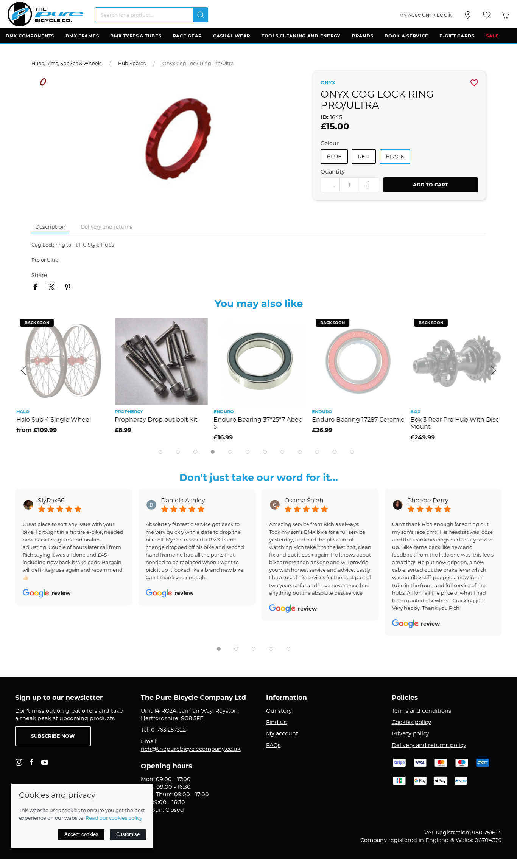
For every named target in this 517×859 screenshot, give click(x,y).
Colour (330, 143)
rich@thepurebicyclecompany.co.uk (191, 749)
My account (282, 733)
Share (39, 275)
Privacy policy (410, 733)
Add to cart (430, 185)
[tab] (160, 452)
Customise (128, 834)
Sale (492, 36)
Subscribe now (53, 736)
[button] (487, 15)
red (364, 156)
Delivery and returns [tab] (106, 227)
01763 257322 (168, 729)
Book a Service (406, 36)
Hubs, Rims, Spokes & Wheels (66, 63)
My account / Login (426, 15)
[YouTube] (44, 762)
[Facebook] (32, 762)
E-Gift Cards (457, 36)
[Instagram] (19, 762)
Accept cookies (81, 834)
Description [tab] (50, 227)
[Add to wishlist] (97, 325)
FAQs (273, 745)
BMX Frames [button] (82, 36)
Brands (362, 36)
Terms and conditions (421, 710)
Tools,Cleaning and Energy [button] (301, 36)
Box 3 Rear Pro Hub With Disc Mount (453, 423)
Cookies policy (411, 722)
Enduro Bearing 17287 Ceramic (357, 419)
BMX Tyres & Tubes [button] (135, 36)
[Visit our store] (468, 15)
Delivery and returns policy (429, 745)
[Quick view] (97, 342)
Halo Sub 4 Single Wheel (52, 419)
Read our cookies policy (114, 818)
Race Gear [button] (187, 36)
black (395, 156)
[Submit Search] (200, 14)
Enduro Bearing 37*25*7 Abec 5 (256, 423)
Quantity (333, 171)
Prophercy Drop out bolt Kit (155, 419)
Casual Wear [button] (231, 36)
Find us (276, 722)
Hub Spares (132, 63)
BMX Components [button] (30, 36)
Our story (279, 710)
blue (334, 156)
